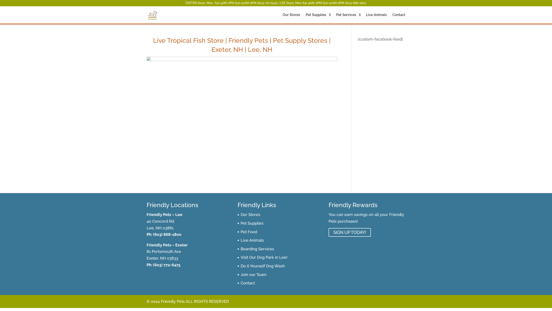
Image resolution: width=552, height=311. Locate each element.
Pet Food (249, 232)
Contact (398, 15)
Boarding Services (257, 249)
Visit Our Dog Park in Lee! (264, 257)
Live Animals (376, 15)
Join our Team (254, 274)
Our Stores (291, 15)
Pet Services (346, 15)
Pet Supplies (316, 15)
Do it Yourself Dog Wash (263, 266)
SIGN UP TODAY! (349, 232)
